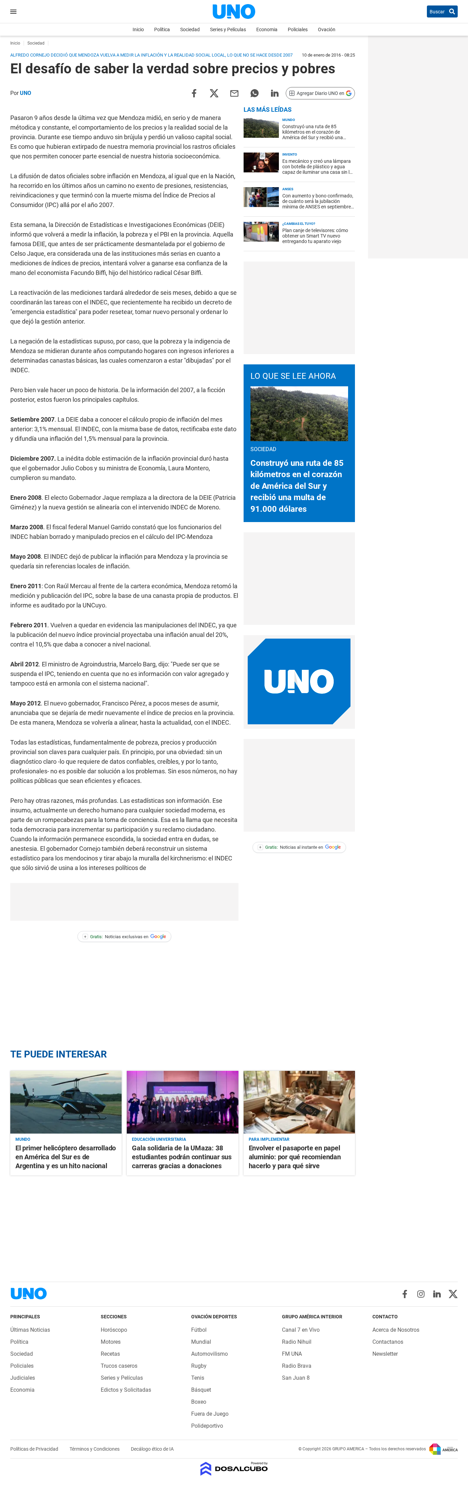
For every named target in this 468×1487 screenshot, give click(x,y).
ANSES (287, 189)
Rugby (199, 1366)
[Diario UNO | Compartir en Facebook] (194, 92)
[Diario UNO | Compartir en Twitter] (214, 92)
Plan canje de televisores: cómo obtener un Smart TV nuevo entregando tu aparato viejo (315, 236)
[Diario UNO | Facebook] (404, 1294)
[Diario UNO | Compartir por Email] (234, 92)
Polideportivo (207, 1426)
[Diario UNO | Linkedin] (437, 1294)
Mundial (201, 1342)
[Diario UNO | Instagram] (421, 1294)
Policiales (298, 29)
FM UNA (292, 1354)
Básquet (201, 1390)
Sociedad (190, 29)
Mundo (288, 120)
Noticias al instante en (291, 847)
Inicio (138, 29)
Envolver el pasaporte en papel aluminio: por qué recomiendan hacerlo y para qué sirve (295, 1157)
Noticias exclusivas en (116, 936)
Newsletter (385, 1354)
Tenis (197, 1378)
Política (162, 29)
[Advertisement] (299, 308)
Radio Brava (296, 1366)
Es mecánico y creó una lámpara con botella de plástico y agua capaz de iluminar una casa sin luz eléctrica (318, 169)
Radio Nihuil (296, 1342)
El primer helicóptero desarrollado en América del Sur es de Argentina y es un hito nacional (65, 1157)
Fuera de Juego (210, 1414)
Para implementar (269, 1139)
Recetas (110, 1354)
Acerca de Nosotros (395, 1330)
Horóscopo (114, 1330)
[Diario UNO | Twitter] (453, 1294)
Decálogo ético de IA (152, 1449)
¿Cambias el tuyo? (298, 224)
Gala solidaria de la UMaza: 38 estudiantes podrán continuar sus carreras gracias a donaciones (182, 1157)
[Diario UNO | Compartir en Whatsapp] (254, 92)
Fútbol (199, 1330)
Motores (111, 1342)
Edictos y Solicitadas (126, 1390)
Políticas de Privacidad (34, 1449)
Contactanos (387, 1342)
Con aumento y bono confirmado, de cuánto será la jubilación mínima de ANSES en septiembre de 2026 (317, 204)
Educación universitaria (159, 1139)
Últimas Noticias (30, 1330)
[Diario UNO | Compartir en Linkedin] (275, 92)
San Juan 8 (296, 1378)
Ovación (326, 29)
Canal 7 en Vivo (301, 1330)
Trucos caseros (119, 1366)
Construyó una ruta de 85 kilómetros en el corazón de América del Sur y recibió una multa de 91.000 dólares (312, 135)
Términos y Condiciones (95, 1449)
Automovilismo (209, 1354)
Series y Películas (228, 29)
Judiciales (22, 1378)
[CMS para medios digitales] (234, 1469)
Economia (267, 29)
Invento (289, 154)
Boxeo (198, 1402)
